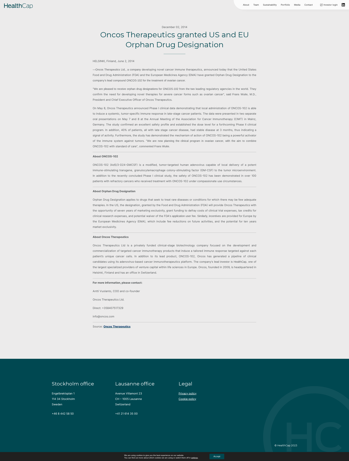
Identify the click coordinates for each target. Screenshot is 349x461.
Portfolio (285, 4)
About (246, 4)
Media (297, 4)
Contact (308, 4)
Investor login (331, 5)
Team (256, 4)
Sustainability (270, 4)
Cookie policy (187, 399)
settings (194, 458)
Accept (216, 456)
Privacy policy (187, 393)
